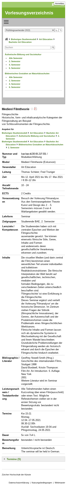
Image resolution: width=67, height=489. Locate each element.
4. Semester (14, 65)
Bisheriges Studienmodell (23, 39)
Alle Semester (15, 58)
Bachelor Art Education (20, 42)
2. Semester (14, 61)
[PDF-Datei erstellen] (35, 109)
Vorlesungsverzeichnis (29, 12)
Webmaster (60, 483)
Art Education (46, 39)
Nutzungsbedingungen (42, 483)
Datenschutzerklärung (19, 483)
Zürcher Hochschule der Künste (16, 474)
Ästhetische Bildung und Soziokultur (23, 54)
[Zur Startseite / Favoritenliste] (6, 39)
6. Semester (14, 68)
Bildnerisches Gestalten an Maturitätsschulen (27, 73)
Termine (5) (14, 459)
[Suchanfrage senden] (53, 47)
